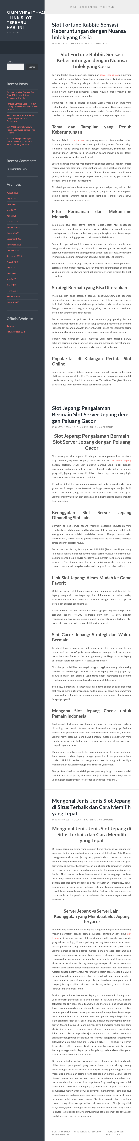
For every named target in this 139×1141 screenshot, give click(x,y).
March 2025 (12, 290)
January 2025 (13, 302)
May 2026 (11, 210)
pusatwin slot (77, 140)
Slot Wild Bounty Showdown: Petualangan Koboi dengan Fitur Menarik (21, 130)
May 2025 (11, 279)
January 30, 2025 (61, 820)
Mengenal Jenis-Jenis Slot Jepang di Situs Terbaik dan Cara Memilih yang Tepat (91, 807)
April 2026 (11, 216)
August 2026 (12, 193)
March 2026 (12, 221)
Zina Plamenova (80, 43)
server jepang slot (109, 74)
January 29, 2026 (61, 427)
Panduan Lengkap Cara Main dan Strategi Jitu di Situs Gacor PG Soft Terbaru (22, 107)
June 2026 (11, 204)
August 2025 (12, 262)
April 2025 (11, 285)
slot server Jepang (121, 460)
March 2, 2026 (60, 43)
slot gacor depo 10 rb (16, 331)
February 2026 (13, 227)
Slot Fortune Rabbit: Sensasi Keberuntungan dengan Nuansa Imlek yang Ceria (89, 30)
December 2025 (14, 239)
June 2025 (11, 273)
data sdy (10, 326)
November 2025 (14, 244)
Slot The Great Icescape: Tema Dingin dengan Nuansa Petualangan (20, 118)
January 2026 (13, 233)
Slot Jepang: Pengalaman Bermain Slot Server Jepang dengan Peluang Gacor (90, 414)
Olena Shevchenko (85, 427)
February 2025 (13, 296)
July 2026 (11, 198)
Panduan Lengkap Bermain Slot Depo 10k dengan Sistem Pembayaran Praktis (20, 95)
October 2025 (13, 250)
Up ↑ (118, 1135)
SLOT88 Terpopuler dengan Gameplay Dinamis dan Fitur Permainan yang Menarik (19, 141)
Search (10, 62)
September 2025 (14, 256)
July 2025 (11, 267)
